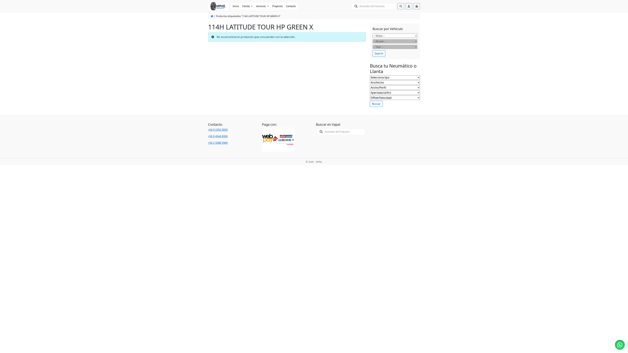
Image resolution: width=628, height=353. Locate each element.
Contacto (291, 6)
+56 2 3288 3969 (218, 143)
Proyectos (277, 6)
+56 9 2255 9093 (218, 130)
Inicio (236, 6)
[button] (620, 345)
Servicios (261, 6)
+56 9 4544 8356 (218, 136)
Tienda (246, 6)
